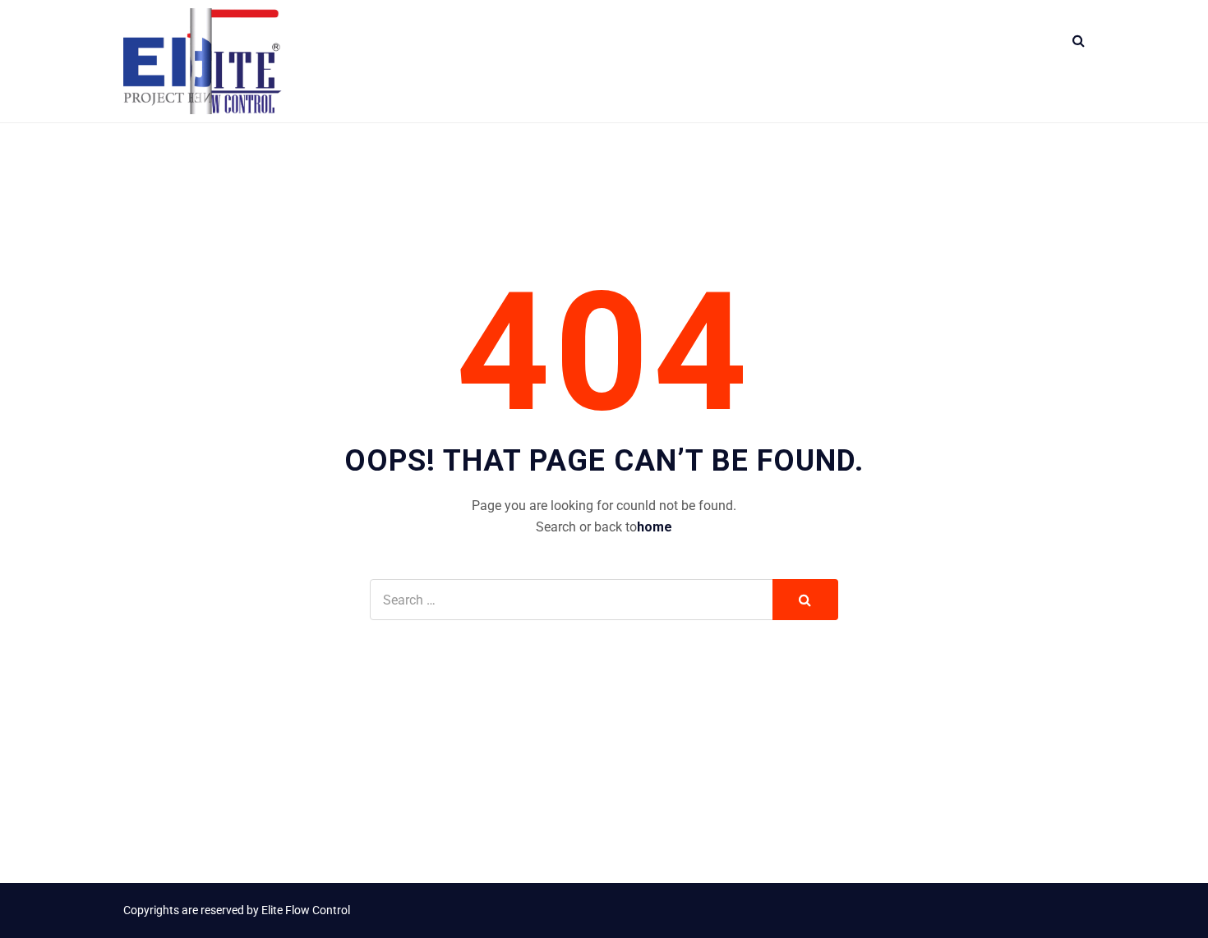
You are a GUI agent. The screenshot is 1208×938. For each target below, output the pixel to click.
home (654, 527)
